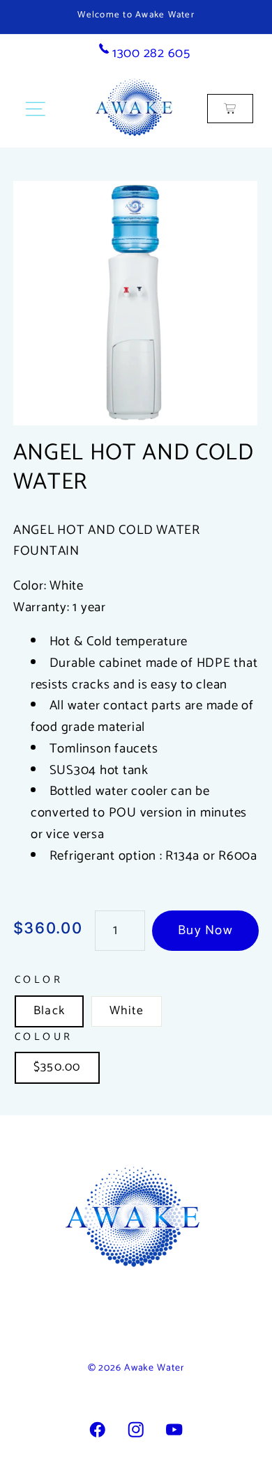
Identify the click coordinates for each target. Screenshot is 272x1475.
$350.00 (57, 1067)
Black (49, 1010)
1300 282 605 (149, 53)
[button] (35, 109)
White (126, 1010)
